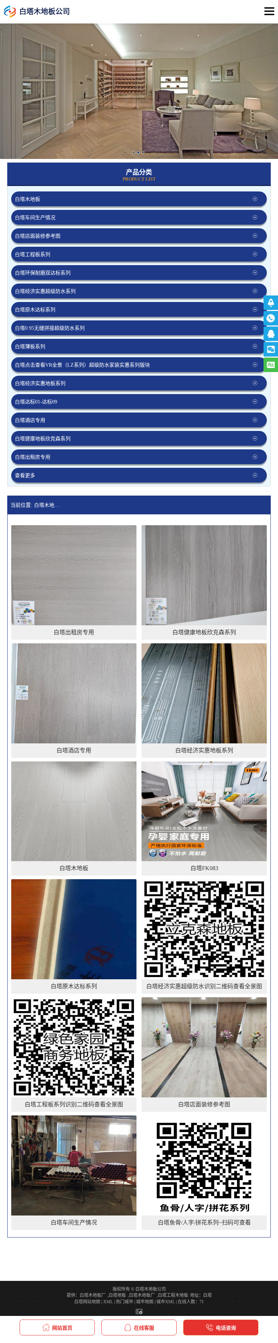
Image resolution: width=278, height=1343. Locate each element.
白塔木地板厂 (93, 1295)
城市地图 (144, 1301)
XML (108, 1301)
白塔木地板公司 (48, 505)
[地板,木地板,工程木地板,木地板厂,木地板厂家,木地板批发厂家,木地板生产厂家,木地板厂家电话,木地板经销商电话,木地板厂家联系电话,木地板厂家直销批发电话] (10, 11)
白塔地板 (117, 1295)
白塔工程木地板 (173, 1295)
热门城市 (124, 1301)
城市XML (165, 1301)
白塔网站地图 (87, 1301)
